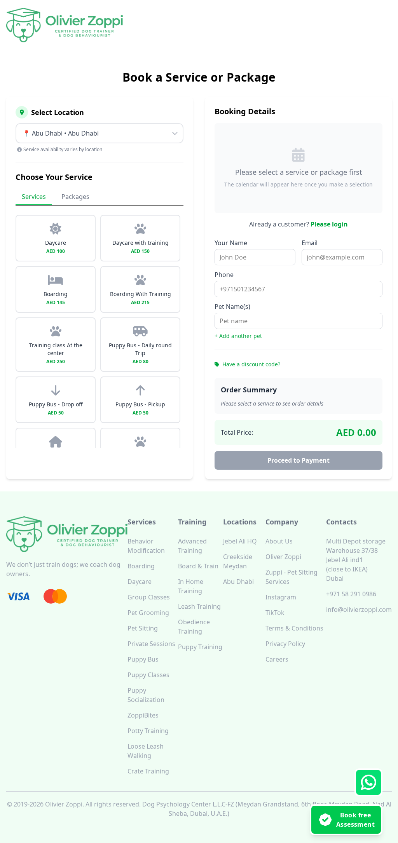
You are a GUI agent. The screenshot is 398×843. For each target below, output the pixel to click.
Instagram (280, 597)
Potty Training (148, 730)
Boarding (141, 566)
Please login (329, 224)
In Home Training (190, 586)
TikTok (275, 612)
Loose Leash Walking (145, 751)
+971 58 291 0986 (351, 594)
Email (310, 243)
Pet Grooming (148, 612)
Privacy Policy (285, 643)
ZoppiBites (143, 715)
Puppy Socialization (145, 695)
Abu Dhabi (238, 581)
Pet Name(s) (232, 306)
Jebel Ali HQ (240, 541)
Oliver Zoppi (283, 556)
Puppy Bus (143, 659)
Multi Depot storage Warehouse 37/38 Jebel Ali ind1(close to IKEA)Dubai (356, 560)
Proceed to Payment (298, 460)
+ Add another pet (238, 336)
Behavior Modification (146, 546)
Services (34, 196)
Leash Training (199, 606)
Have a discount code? (250, 364)
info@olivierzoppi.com (359, 609)
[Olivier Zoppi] (64, 25)
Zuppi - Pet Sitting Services (291, 577)
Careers (276, 659)
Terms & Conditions (294, 628)
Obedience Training (194, 627)
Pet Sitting (142, 628)
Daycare (139, 581)
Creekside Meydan (237, 561)
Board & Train (198, 566)
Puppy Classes (148, 675)
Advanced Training (192, 546)
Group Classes (148, 597)
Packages (75, 196)
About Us (279, 541)
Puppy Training (200, 647)
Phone (224, 274)
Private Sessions (151, 643)
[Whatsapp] (368, 782)
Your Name (231, 243)
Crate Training (148, 771)
